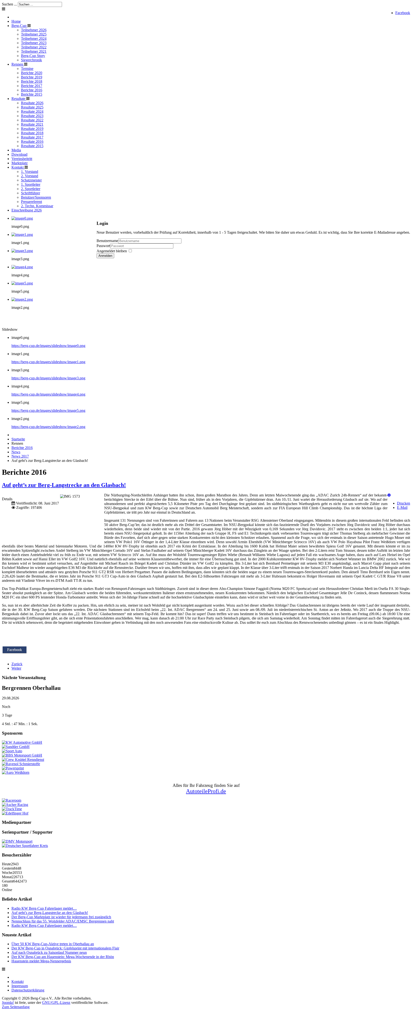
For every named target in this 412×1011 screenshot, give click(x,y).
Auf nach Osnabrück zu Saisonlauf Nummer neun (49, 952)
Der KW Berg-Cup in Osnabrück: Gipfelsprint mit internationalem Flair (65, 948)
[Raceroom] (11, 800)
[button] (389, 495)
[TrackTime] (12, 809)
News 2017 (20, 456)
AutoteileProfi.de (206, 791)
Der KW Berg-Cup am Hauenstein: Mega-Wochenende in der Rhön (62, 957)
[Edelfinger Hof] (15, 813)
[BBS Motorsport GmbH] (22, 755)
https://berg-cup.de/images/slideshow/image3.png (48, 378)
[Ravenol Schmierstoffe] (21, 764)
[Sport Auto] (12, 751)
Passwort (103, 246)
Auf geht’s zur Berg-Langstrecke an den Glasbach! (64, 485)
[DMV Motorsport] (17, 841)
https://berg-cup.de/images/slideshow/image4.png (48, 394)
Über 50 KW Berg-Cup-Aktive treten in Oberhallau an (52, 944)
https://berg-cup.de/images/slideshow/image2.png (48, 427)
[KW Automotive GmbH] (22, 742)
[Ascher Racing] (15, 805)
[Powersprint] (13, 768)
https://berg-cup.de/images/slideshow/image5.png (48, 410)
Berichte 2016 (22, 448)
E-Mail (402, 508)
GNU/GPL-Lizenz (56, 1003)
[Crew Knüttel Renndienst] (23, 760)
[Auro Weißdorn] (15, 772)
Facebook (402, 13)
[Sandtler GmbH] (16, 747)
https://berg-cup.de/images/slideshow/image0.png (48, 346)
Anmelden (105, 256)
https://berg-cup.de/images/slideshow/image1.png (48, 362)
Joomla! (8, 1003)
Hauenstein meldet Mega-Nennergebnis (41, 961)
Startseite (18, 439)
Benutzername (107, 241)
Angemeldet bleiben (112, 251)
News (15, 452)
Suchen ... (9, 4)
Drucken (403, 503)
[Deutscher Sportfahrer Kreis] (25, 846)
